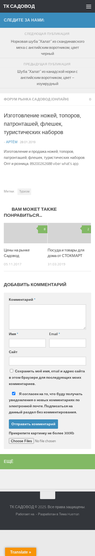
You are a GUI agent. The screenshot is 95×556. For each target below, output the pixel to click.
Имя (13, 334)
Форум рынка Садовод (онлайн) (36, 99)
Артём (11, 142)
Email (54, 334)
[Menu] (88, 6)
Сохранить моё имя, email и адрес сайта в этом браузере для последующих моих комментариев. (47, 377)
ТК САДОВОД (19, 6)
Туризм (24, 191)
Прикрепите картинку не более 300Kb (41, 433)
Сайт (13, 352)
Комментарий (22, 299)
